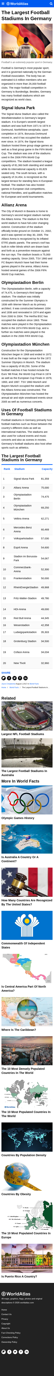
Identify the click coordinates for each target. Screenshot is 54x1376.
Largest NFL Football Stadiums (22, 734)
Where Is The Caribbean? (18, 1029)
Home (4, 1310)
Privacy (4, 1319)
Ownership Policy (9, 1342)
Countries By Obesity (16, 1194)
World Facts (34, 684)
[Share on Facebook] (9, 678)
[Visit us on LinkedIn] (26, 1352)
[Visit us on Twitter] (15, 1352)
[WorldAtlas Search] (51, 3)
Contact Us (6, 1314)
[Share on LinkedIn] (25, 678)
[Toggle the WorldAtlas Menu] (2, 3)
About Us (5, 1328)
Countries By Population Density (23, 1155)
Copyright (5, 1324)
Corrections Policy (9, 1337)
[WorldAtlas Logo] (18, 3)
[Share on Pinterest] (20, 678)
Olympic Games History (17, 818)
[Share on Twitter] (14, 678)
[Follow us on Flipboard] (3, 1352)
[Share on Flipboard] (3, 678)
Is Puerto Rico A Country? (19, 1276)
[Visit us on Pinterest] (21, 1352)
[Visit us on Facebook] (9, 1352)
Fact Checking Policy (10, 1333)
